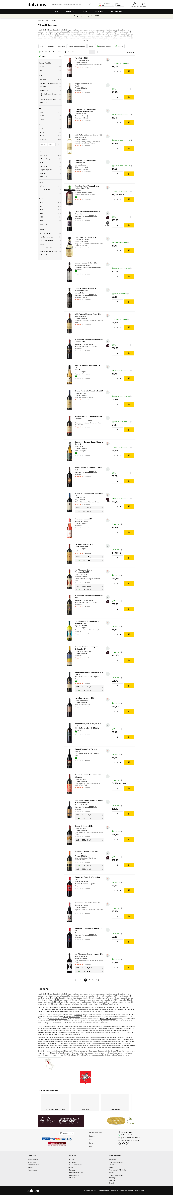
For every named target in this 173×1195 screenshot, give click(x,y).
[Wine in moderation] (57, 1144)
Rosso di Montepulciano (93, 1055)
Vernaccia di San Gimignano (76, 1037)
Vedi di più (42, 102)
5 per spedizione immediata (122, 217)
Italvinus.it (31, 1167)
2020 (50, 202)
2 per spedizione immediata (122, 268)
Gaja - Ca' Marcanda (50, 240)
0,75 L (50, 186)
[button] (134, 4)
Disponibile (118, 524)
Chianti (65, 1017)
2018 (50, 217)
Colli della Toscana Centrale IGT (50, 94)
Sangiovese (61, 46)
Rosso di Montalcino (78, 1055)
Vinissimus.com (33, 1159)
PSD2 (47, 1139)
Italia (46, 20)
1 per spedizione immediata (122, 396)
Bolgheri (111, 1172)
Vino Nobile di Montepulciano (58, 1019)
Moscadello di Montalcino (88, 1047)
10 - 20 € (50, 132)
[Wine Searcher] (121, 1121)
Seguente (94, 980)
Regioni (40, 20)
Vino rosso (71, 1159)
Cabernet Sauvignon (50, 159)
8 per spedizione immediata (122, 447)
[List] (92, 52)
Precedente (80, 980)
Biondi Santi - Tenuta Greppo (50, 251)
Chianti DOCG (50, 87)
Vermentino (63, 1039)
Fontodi (50, 244)
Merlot (50, 162)
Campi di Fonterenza (50, 237)
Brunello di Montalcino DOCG (77, 46)
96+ (50, 70)
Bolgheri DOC (50, 90)
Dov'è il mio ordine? (127, 1132)
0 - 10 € (50, 128)
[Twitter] (127, 1144)
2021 (50, 206)
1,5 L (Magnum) (50, 189)
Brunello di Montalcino (116, 1175)
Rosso (41, 46)
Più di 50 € (50, 139)
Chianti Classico (74, 1017)
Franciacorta (113, 1159)
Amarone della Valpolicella (117, 1170)
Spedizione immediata (105, 46)
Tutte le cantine (73, 1175)
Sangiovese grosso (50, 169)
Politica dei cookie (139, 1190)
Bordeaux (71, 1167)
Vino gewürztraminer (75, 1165)
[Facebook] (123, 1144)
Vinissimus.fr (32, 1162)
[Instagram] (120, 1144)
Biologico (120, 46)
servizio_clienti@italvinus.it (130, 1140)
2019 (50, 220)
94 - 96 (50, 66)
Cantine (84, 11)
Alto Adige (112, 1178)
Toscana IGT (50, 46)
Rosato (50, 119)
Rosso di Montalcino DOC (50, 99)
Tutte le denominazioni (75, 1172)
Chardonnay (50, 166)
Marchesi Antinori (50, 233)
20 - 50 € (50, 136)
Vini (56, 11)
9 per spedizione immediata (122, 89)
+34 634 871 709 (126, 1135)
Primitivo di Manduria (116, 1162)
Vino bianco (72, 1162)
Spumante (69, 11)
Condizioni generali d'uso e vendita (108, 1190)
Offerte (100, 11)
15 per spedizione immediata (123, 140)
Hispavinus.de (32, 1170)
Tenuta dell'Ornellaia (50, 248)
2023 (50, 213)
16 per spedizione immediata (123, 165)
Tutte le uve (72, 1178)
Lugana (111, 1165)
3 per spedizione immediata (122, 191)
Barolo (111, 1167)
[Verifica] (58, 144)
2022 (50, 210)
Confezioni (118, 11)
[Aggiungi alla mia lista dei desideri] (108, 264)
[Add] (129, 71)
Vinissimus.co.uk (33, 1165)
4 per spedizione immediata (122, 498)
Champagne (72, 1170)
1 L (50, 193)
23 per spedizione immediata (123, 114)
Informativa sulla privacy (126, 1190)
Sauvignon (50, 173)
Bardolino (112, 1180)
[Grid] (98, 52)
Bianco (91, 46)
